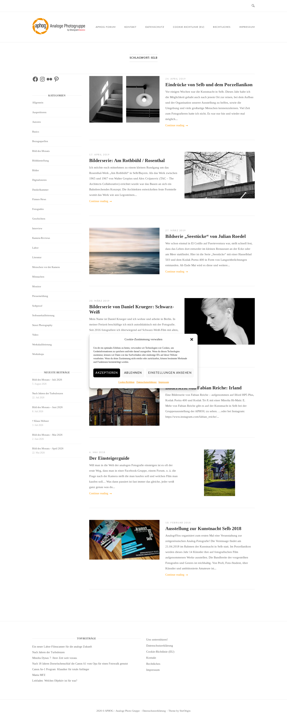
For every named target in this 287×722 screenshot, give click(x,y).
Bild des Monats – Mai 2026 (47, 434)
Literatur (36, 257)
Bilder (35, 170)
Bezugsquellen (40, 141)
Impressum (164, 382)
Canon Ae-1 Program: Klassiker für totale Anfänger (60, 669)
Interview (37, 228)
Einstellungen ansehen (170, 372)
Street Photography (42, 325)
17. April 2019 (99, 154)
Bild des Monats (41, 151)
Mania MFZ (38, 675)
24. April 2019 (175, 79)
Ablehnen (133, 372)
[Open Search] (253, 6)
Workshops (38, 354)
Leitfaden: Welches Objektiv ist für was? (54, 680)
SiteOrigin (185, 710)
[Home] (59, 33)
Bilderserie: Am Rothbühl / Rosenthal (127, 160)
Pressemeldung (40, 296)
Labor (35, 247)
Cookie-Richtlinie (126, 382)
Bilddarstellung (40, 160)
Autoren (36, 121)
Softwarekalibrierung (43, 315)
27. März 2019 (175, 230)
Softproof (37, 305)
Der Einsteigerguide (109, 458)
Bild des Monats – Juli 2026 (47, 379)
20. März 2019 (99, 301)
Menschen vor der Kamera (46, 267)
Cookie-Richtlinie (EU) (188, 27)
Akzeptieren (106, 372)
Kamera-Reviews (41, 237)
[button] (192, 339)
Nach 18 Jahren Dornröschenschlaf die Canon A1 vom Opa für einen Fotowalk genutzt (80, 663)
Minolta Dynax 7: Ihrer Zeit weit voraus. (55, 658)
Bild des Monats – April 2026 (47, 448)
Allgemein (37, 102)
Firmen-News (39, 199)
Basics (35, 131)
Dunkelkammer (40, 189)
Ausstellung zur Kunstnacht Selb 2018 (203, 528)
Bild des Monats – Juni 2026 (47, 407)
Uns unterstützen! (157, 639)
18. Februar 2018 (178, 522)
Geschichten (38, 218)
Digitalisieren (39, 179)
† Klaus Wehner (40, 420)
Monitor (36, 286)
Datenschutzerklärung (146, 382)
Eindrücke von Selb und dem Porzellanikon (208, 84)
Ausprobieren (39, 112)
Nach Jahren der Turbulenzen (47, 393)
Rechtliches (222, 27)
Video (35, 334)
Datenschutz (154, 27)
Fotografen (38, 209)
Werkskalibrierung (42, 344)
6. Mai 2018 (97, 452)
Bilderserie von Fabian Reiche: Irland (203, 387)
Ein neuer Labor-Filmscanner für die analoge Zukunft (62, 646)
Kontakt (130, 27)
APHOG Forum (106, 27)
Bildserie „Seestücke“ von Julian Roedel (205, 236)
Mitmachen (38, 276)
